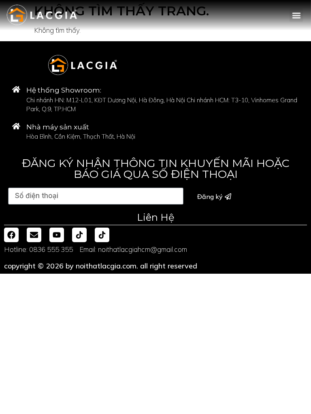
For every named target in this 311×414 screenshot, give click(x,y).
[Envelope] (34, 235)
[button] (296, 15)
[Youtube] (56, 235)
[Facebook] (11, 235)
